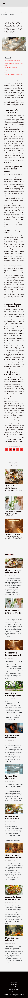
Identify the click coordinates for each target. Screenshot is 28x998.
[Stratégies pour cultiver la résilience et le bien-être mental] (14, 930)
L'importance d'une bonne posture (12, 60)
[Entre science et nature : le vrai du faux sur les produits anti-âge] (14, 503)
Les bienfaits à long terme (11, 67)
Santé (8, 11)
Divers (14, 992)
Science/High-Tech (14, 989)
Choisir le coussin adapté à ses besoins (13, 74)
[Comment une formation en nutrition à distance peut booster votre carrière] (14, 809)
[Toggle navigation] (4, 3)
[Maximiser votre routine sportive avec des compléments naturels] (14, 686)
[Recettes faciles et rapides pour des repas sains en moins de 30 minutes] (14, 889)
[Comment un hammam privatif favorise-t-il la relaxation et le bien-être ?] (14, 526)
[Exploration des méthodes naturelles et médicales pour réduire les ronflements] (14, 728)
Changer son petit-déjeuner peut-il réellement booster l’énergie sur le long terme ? (13, 488)
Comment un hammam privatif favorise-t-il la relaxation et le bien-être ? (13, 536)
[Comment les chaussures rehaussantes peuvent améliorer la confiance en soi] (14, 768)
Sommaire (8, 58)
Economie (14, 982)
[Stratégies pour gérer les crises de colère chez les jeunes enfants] (14, 847)
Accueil (3, 11)
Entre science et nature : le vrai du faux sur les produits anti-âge (13, 513)
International (14, 984)
